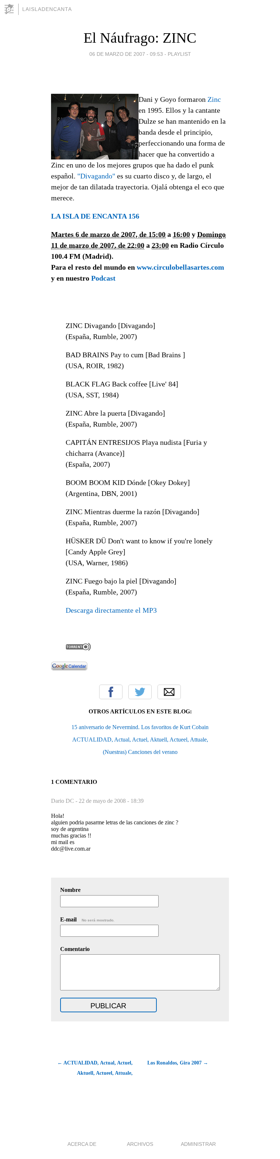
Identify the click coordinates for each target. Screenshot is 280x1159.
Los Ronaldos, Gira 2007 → (177, 1063)
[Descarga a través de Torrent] (79, 649)
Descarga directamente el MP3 (111, 610)
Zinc (214, 99)
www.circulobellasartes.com (180, 267)
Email (169, 692)
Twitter (140, 692)
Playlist (179, 54)
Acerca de (81, 1144)
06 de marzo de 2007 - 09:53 (126, 54)
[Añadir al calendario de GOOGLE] (69, 668)
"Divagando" (96, 176)
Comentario (75, 949)
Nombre (70, 890)
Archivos (140, 1144)
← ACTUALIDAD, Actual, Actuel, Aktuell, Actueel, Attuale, (95, 1068)
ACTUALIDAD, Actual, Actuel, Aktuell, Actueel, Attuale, (140, 739)
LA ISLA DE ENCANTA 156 (95, 216)
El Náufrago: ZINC (140, 38)
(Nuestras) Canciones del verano (140, 752)
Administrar (198, 1144)
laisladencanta (47, 9)
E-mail (87, 919)
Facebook (110, 692)
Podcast (103, 278)
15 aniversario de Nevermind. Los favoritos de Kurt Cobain (140, 727)
